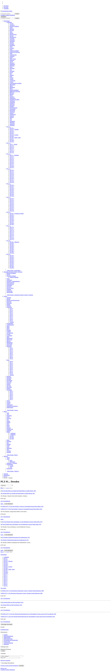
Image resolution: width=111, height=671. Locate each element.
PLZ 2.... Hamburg (14, 155)
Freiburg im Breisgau (15, 52)
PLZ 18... (12, 151)
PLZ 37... (12, 179)
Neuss (11, 95)
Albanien (9, 297)
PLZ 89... (12, 253)
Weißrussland (10, 407)
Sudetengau (9, 290)
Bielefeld (12, 29)
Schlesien (9, 289)
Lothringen (9, 280)
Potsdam (12, 106)
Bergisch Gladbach (14, 26)
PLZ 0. (11, 308)
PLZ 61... (12, 215)
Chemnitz (12, 38)
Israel (11, 460)
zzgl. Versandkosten (5, 501)
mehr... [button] (2, 503)
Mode (8, 440)
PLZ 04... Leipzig (14, 134)
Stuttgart (12, 117)
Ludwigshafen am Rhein (15, 83)
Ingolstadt (12, 68)
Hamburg (12, 60)
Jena (11, 69)
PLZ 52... (12, 201)
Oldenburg (12, 101)
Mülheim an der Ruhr (15, 91)
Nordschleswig (10, 284)
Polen (8, 360)
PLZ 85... (12, 247)
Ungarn (8, 403)
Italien (8, 328)
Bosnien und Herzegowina (13, 300)
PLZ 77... (12, 236)
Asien (8, 459)
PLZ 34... (12, 175)
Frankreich (9, 307)
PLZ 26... (12, 163)
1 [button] (3, 488)
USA (11, 467)
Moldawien (9, 339)
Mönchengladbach (14, 90)
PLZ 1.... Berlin (13, 144)
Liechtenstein (10, 333)
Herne (11, 67)
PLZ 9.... (9, 254)
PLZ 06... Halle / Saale (15, 137)
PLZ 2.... (9, 153)
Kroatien (9, 330)
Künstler (9, 427)
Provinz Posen (10, 288)
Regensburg (12, 109)
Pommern (9, 286)
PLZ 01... (12, 128)
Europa (5, 296)
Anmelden (6, 8)
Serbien (8, 384)
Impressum (6, 644)
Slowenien (9, 387)
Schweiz (9, 383)
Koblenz (12, 75)
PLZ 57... (12, 208)
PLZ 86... (12, 248)
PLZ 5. (11, 315)
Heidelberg (12, 64)
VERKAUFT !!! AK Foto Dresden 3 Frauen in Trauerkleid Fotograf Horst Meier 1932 (21, 509)
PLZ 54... (12, 204)
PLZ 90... (12, 255)
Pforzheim (12, 105)
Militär (8, 432)
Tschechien (9, 390)
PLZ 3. (11, 312)
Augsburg (12, 25)
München (12, 92)
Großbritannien (10, 324)
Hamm (11, 61)
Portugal (9, 376)
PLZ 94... (12, 261)
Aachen (11, 23)
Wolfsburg (12, 122)
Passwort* (3, 657)
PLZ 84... (12, 246)
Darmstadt (12, 40)
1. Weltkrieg (12, 433)
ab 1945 (12, 436)
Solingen (12, 116)
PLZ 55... (12, 205)
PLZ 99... (12, 267)
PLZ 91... (12, 257)
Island (8, 327)
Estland (8, 304)
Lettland (9, 331)
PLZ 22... (12, 158)
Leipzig (11, 79)
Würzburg (12, 125)
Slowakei (9, 385)
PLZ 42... (12, 187)
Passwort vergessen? (5, 660)
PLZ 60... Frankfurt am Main (17, 213)
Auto (8, 414)
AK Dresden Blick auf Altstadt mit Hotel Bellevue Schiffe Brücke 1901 (18, 493)
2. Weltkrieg (12, 434)
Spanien (8, 388)
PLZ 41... (12, 186)
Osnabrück (12, 102)
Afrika (8, 457)
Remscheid (12, 110)
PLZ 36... (12, 178)
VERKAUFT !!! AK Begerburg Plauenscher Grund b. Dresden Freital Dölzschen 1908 (21, 593)
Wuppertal (12, 124)
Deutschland (7, 21)
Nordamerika (10, 464)
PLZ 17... (12, 149)
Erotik (8, 417)
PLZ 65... (12, 219)
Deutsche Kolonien (11, 276)
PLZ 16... (12, 148)
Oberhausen (12, 98)
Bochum (12, 30)
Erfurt (11, 46)
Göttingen (12, 56)
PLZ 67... (12, 221)
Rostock (12, 113)
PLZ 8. (11, 319)
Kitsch (8, 425)
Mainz (11, 86)
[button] (2, 488)
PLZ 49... (12, 196)
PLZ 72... (12, 229)
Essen (11, 49)
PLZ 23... (12, 159)
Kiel (11, 73)
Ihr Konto (6, 7)
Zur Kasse (6, 5)
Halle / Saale (13, 59)
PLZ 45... (12, 190)
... (5, 488)
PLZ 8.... (9, 240)
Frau (8, 419)
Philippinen (12, 461)
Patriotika (9, 441)
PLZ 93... (12, 259)
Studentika (9, 448)
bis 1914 (12, 437)
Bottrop (11, 33)
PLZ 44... (12, 189)
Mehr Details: (13, 270)
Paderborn (12, 103)
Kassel (11, 72)
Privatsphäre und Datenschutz (11, 640)
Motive (5, 411)
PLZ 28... (12, 166)
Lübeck (11, 82)
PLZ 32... (12, 172)
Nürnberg (12, 97)
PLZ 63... (12, 216)
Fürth (11, 53)
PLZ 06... (12, 136)
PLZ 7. (11, 318)
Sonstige (12, 322)
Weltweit (6, 456)
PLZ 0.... (9, 126)
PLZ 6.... (9, 212)
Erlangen (12, 48)
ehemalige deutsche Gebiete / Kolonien (13, 271)
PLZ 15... (12, 147)
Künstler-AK (10, 429)
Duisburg (12, 44)
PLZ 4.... (9, 183)
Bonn (11, 31)
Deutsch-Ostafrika (14, 277)
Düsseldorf (12, 45)
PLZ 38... (12, 181)
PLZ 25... (12, 162)
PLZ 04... (12, 133)
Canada (11, 465)
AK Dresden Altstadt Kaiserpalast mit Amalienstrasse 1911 (15, 540)
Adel (8, 413)
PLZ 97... (12, 265)
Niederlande (9, 343)
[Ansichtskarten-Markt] (6, 11)
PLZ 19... (12, 152)
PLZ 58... (12, 209)
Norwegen (9, 345)
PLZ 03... (12, 132)
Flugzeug (9, 418)
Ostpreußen (9, 285)
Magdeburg (12, 84)
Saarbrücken (13, 114)
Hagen (11, 57)
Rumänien (9, 377)
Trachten (9, 451)
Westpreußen (10, 292)
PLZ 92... (12, 258)
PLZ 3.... (9, 168)
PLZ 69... (12, 224)
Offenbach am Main (14, 99)
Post (8, 442)
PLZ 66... (12, 220)
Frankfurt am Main (14, 50)
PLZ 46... (12, 191)
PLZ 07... (12, 139)
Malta (8, 337)
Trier (11, 118)
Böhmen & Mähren (11, 273)
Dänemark (9, 303)
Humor (8, 421)
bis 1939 (12, 438)
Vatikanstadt (9, 404)
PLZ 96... (12, 263)
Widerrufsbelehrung (8, 636)
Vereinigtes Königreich (12, 406)
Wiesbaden (12, 121)
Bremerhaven (13, 37)
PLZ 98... (12, 266)
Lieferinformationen (8, 642)
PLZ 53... (12, 202)
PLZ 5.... (9, 197)
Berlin (11, 27)
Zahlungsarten (7, 637)
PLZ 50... (12, 198)
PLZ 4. (11, 314)
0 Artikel (3, 15)
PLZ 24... (12, 160)
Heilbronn (12, 65)
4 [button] (7, 488)
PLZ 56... (12, 206)
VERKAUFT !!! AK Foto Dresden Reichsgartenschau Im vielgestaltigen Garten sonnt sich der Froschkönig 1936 (28, 616)
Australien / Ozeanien (12, 463)
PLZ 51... (12, 200)
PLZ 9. (11, 320)
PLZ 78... (12, 238)
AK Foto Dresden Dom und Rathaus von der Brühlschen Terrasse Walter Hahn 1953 (21, 524)
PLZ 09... (12, 141)
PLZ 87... (12, 250)
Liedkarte (9, 430)
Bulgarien (9, 301)
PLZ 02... (12, 130)
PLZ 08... (12, 140)
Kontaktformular (5, 629)
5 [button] (8, 488)
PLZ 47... (12, 193)
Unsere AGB (7, 641)
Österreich (9, 346)
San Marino (9, 380)
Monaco (9, 341)
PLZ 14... (12, 145)
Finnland (9, 305)
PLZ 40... (12, 185)
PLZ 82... (12, 243)
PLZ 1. (11, 309)
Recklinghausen (13, 107)
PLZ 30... (12, 170)
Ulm (11, 120)
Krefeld (11, 78)
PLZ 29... (12, 167)
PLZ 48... (12, 194)
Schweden (9, 381)
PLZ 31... (12, 171)
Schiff (8, 445)
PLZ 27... (12, 164)
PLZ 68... (12, 223)
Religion (9, 444)
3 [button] (6, 488)
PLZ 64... (12, 217)
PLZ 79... (12, 239)
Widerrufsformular (8, 638)
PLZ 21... (12, 156)
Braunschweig (13, 34)
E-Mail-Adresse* (5, 656)
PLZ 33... (12, 174)
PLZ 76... (12, 235)
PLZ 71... (12, 228)
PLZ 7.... (9, 225)
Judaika (8, 422)
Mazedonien (10, 338)
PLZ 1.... (9, 143)
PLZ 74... (12, 232)
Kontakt (5, 634)
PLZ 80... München (14, 242)
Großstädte (9, 22)
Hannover (12, 63)
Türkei (8, 400)
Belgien (8, 299)
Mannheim (12, 87)
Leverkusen (12, 80)
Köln (11, 76)
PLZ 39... (12, 182)
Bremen (11, 35)
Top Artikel (3, 588)
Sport (8, 446)
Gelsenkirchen (13, 54)
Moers (11, 88)
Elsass (8, 278)
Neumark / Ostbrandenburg (13, 281)
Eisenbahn (9, 415)
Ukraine (8, 402)
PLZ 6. (11, 316)
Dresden (12, 42)
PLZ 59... (12, 210)
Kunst (8, 426)
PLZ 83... (12, 244)
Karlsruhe (12, 71)
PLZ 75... (12, 234)
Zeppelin (9, 452)
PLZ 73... (12, 231)
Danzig (8, 274)
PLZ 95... (12, 262)
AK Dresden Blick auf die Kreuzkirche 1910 (11, 605)
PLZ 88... (12, 251)
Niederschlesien (10, 282)
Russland (9, 379)
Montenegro (9, 342)
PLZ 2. (11, 311)
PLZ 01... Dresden (14, 129)
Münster (12, 94)
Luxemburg (9, 335)
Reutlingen (12, 111)
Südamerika (9, 468)
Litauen (8, 334)
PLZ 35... (12, 177)
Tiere (8, 449)
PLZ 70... (12, 227)
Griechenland (10, 323)
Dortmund (12, 41)
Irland (8, 326)
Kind (8, 423)
